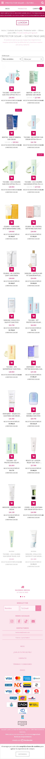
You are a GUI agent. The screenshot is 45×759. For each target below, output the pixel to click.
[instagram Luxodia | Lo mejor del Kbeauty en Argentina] (12, 621)
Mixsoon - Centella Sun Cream (12, 508)
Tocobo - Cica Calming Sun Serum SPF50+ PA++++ (33, 183)
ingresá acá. (36, 734)
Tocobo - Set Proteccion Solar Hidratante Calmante (11, 461)
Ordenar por (5, 55)
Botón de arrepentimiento (23, 737)
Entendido (22, 754)
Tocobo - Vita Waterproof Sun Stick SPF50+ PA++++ (11, 368)
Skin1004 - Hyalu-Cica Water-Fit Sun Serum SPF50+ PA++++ (33, 555)
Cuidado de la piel (15, 30)
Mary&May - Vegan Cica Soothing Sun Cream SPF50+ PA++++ (11, 415)
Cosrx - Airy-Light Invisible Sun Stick (33, 415)
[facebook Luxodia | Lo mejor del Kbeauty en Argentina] (19, 621)
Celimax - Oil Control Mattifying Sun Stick (33, 227)
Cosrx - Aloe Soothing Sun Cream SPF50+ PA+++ (33, 508)
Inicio (3, 30)
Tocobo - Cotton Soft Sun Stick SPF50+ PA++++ (11, 94)
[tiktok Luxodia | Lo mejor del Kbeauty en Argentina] (26, 621)
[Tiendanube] (22, 741)
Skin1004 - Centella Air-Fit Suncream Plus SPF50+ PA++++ (33, 274)
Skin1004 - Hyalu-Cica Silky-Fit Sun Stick (12, 321)
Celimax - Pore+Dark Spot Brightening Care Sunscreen (11, 227)
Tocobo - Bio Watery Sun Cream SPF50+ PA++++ (33, 138)
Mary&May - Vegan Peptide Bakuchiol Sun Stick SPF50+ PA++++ (33, 368)
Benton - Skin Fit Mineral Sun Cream (11, 138)
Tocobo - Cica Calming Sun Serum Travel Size (11, 555)
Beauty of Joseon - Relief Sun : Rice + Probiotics (33, 461)
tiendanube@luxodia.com (22, 632)
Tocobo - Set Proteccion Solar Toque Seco (33, 321)
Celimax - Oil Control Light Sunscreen (11, 274)
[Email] (33, 621)
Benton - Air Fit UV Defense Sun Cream (33, 94)
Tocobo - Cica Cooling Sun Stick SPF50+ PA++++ (11, 183)
